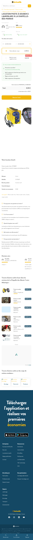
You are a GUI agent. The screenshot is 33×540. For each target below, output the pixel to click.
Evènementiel (5, 504)
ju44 (7, 25)
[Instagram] (14, 517)
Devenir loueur (6, 482)
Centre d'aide (20, 450)
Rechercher (5, 537)
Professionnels (6, 479)
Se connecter (16, 537)
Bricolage (4, 498)
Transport (4, 501)
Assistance (20, 446)
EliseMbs (7, 259)
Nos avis (4, 450)
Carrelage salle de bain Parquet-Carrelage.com (23, 477)
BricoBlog (19, 453)
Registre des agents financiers (10, 533)
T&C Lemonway (21, 462)
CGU (18, 466)
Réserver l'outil (16, 97)
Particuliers (5, 475)
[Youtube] (23, 517)
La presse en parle (6, 453)
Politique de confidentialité (21, 458)
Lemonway (7, 529)
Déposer (27, 537)
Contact (4, 459)
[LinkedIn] (18, 517)
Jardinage (4, 492)
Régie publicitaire (6, 456)
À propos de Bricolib (7, 446)
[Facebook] (9, 517)
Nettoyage (4, 495)
